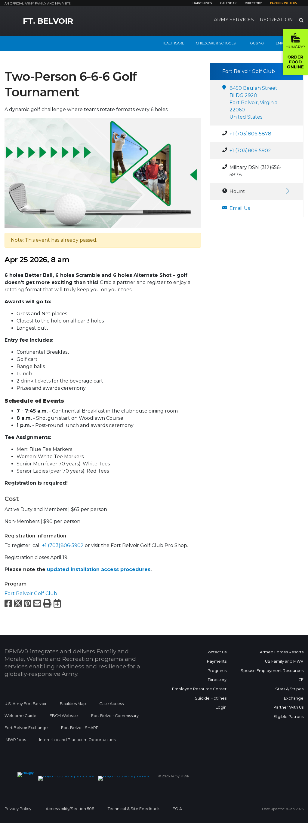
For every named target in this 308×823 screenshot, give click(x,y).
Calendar (228, 3)
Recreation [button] (276, 20)
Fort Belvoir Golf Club (31, 593)
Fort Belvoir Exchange (26, 727)
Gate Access (111, 703)
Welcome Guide (20, 715)
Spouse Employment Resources (272, 670)
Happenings (202, 3)
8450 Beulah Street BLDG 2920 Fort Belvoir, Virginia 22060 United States (253, 102)
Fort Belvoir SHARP (80, 727)
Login (221, 707)
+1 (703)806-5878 (250, 134)
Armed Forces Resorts (281, 652)
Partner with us (283, 3)
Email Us (239, 208)
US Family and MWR (284, 661)
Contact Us (215, 652)
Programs (217, 670)
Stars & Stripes (289, 689)
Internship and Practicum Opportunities (77, 739)
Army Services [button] (234, 20)
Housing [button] (256, 43)
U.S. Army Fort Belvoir (26, 703)
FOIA (177, 808)
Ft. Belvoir (48, 21)
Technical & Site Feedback (133, 808)
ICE (300, 679)
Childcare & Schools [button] (216, 43)
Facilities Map (73, 703)
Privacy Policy (18, 808)
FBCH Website (64, 715)
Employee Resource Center (199, 689)
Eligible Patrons (288, 716)
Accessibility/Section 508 (70, 808)
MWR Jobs (16, 739)
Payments (216, 661)
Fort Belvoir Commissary (115, 715)
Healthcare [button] (173, 43)
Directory (253, 3)
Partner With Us (288, 707)
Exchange (293, 698)
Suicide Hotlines (210, 698)
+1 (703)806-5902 (63, 545)
